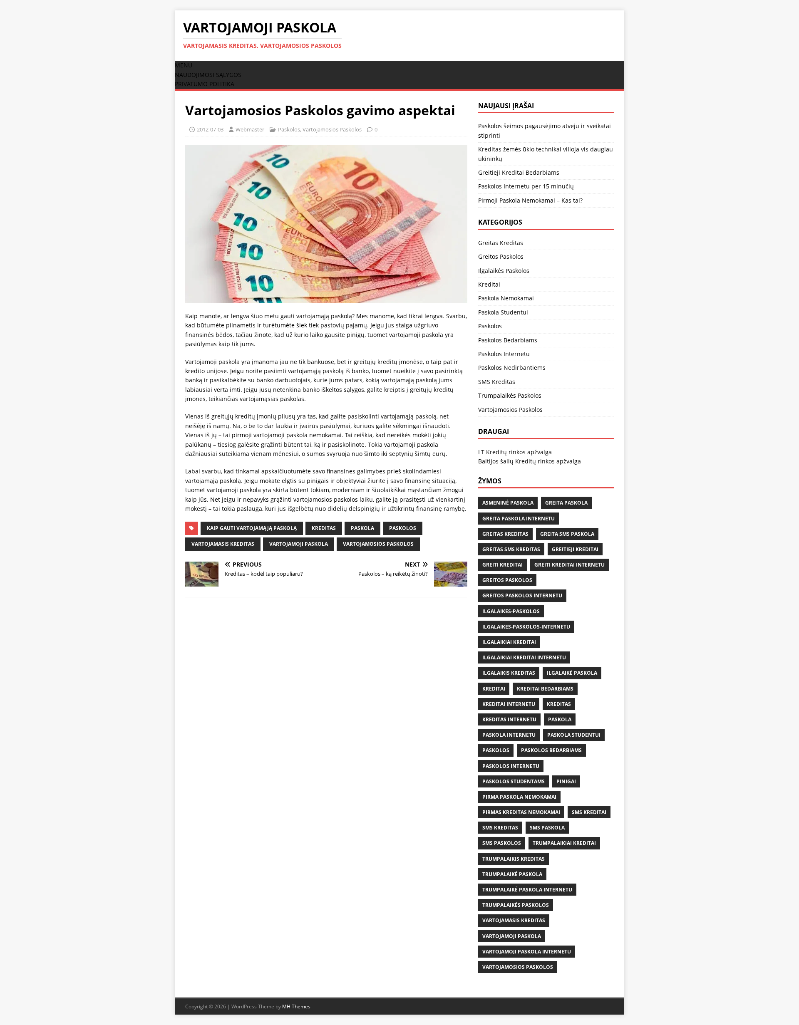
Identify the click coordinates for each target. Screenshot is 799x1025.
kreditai (493, 688)
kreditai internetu (508, 704)
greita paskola (566, 502)
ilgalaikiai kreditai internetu (524, 657)
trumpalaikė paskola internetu (527, 889)
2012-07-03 (210, 129)
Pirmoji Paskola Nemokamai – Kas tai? (530, 200)
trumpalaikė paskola (512, 874)
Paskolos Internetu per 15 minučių (526, 186)
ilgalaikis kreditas (508, 672)
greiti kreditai (502, 564)
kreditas (324, 528)
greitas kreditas (505, 533)
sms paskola (547, 827)
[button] (183, 65)
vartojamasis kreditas (222, 543)
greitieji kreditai (575, 549)
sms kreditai (589, 812)
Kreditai (489, 284)
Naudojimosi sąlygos (208, 75)
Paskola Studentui (503, 312)
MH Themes (296, 1006)
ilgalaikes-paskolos (511, 611)
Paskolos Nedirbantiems (512, 367)
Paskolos (289, 129)
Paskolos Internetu (504, 354)
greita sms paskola (567, 533)
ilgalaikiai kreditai (509, 642)
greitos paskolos (507, 580)
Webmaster (250, 129)
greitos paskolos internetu (522, 595)
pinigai (566, 781)
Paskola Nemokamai (506, 298)
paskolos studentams (513, 781)
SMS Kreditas (496, 382)
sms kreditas (500, 827)
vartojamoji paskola (298, 543)
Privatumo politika (204, 84)
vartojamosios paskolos (378, 543)
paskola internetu (509, 734)
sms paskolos (501, 843)
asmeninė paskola (507, 502)
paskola (362, 528)
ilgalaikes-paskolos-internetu (526, 626)
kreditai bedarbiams (545, 688)
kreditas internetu (509, 719)
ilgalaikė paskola (572, 672)
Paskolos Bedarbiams (507, 340)
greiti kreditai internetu (569, 564)
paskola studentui (573, 734)
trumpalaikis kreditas (513, 858)
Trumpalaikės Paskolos (509, 395)
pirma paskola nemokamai (519, 796)
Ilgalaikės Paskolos (503, 271)
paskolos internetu (510, 766)
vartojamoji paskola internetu (526, 951)
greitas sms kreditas (511, 549)
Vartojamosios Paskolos (332, 129)
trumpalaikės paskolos (515, 905)
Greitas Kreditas (500, 243)
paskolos (402, 528)
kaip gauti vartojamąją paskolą (252, 528)
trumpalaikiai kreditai (564, 843)
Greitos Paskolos (501, 256)
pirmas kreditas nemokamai (521, 812)
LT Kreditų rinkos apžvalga (515, 452)
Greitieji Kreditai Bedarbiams (518, 172)
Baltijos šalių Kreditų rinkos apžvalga (529, 461)
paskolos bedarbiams (551, 750)
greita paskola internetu (518, 518)
